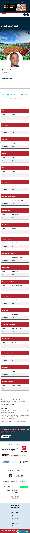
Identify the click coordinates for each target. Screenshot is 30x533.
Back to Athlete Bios (5, 19)
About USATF (15, 507)
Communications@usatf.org (7, 404)
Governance (15, 510)
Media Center (15, 512)
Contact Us (15, 505)
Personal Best (15, 99)
